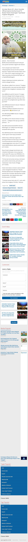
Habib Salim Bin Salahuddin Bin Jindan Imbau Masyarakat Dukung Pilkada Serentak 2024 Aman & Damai (20, 212)
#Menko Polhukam (6, 485)
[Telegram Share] (16, 220)
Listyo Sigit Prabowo (7, 491)
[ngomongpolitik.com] (6, 1)
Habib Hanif (12, 185)
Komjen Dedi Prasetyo (7, 488)
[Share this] (4, 220)
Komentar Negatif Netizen (9, 188)
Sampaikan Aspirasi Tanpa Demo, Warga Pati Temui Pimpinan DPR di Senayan (16, 233)
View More (14, 322)
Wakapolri (4, 482)
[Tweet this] (8, 220)
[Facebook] (11, 204)
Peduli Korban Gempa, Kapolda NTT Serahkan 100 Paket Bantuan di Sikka (17, 256)
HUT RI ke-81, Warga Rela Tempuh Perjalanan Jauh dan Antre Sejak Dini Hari (17, 239)
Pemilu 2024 (4, 471)
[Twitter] (14, 204)
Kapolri (3, 473)
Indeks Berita (15, 540)
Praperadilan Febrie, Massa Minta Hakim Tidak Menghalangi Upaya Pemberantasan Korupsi (18, 244)
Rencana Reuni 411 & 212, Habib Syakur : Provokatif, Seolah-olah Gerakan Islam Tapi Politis (12, 196)
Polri (3, 468)
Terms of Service (22, 540)
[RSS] (21, 204)
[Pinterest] (17, 204)
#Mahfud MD (5, 479)
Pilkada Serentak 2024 (7, 476)
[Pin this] (12, 220)
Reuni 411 (20, 188)
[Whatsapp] (20, 220)
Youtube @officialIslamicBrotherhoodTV (12, 190)
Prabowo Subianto (6, 493)
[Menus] (26, 1)
